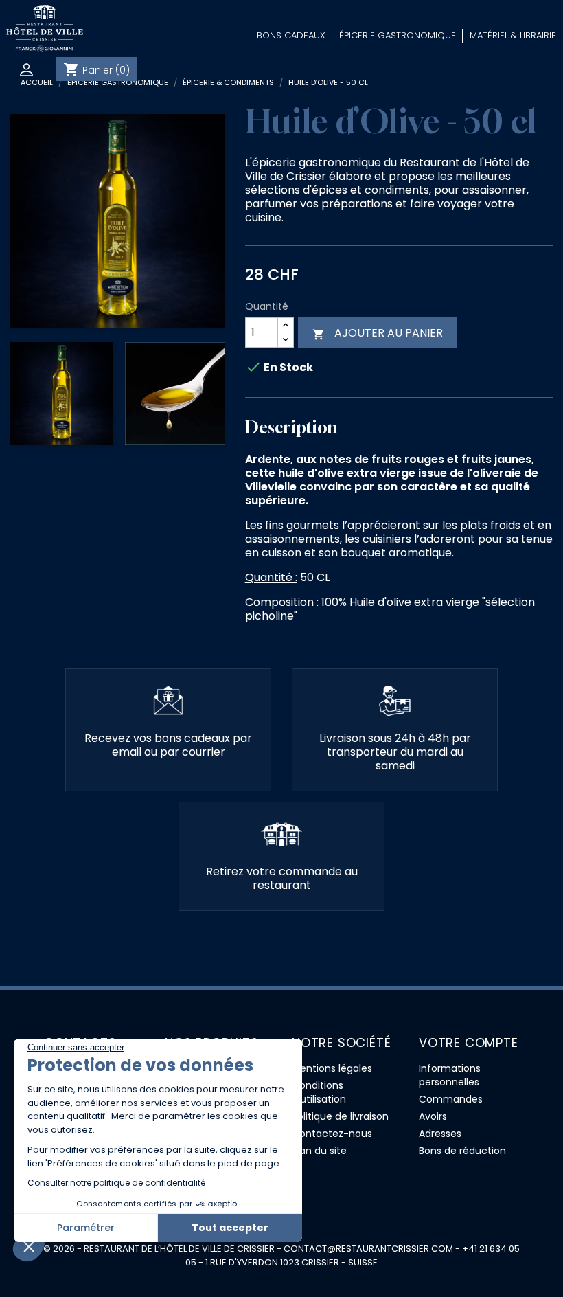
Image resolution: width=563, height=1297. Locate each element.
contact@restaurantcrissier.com (368, 1248)
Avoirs (433, 1116)
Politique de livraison (340, 1116)
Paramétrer (86, 1227)
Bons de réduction (462, 1151)
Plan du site (319, 1151)
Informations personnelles (450, 1075)
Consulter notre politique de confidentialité (116, 1182)
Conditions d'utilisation (319, 1092)
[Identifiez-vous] (28, 69)
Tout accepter (230, 1227)
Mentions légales (332, 1068)
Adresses (440, 1133)
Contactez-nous (332, 1133)
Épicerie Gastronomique (397, 35)
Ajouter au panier (377, 333)
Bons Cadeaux (291, 35)
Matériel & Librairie (513, 35)
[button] (28, 1246)
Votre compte (468, 1042)
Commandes (451, 1099)
